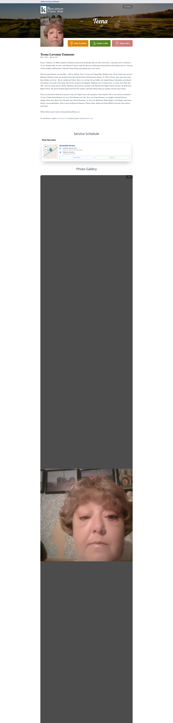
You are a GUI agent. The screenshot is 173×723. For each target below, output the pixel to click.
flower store (89, 118)
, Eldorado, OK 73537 (69, 154)
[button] (50, 150)
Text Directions (76, 157)
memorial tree (62, 118)
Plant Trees (112, 157)
